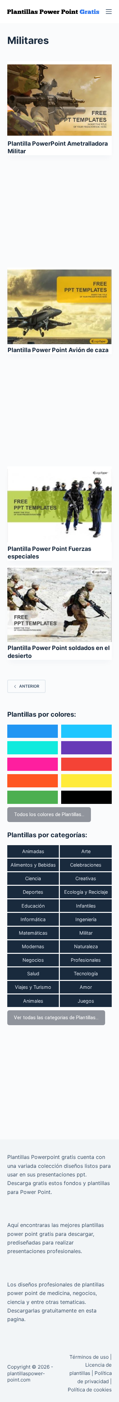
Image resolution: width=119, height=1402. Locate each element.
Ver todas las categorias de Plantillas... (56, 1018)
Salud (33, 973)
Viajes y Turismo (33, 987)
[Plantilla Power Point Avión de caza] (59, 307)
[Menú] (109, 12)
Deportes (33, 892)
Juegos (86, 1001)
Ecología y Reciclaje (86, 892)
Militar (86, 933)
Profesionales (86, 960)
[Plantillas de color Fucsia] (32, 764)
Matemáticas (33, 933)
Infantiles (86, 906)
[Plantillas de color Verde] (32, 797)
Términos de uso (89, 1357)
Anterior (29, 686)
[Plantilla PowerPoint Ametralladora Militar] (59, 100)
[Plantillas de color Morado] (86, 747)
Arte (86, 851)
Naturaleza (86, 946)
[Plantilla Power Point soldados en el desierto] (59, 605)
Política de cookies (90, 1389)
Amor (86, 987)
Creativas (85, 878)
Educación (33, 906)
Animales (33, 1001)
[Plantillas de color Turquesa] (32, 747)
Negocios (33, 960)
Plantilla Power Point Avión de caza (58, 349)
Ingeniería (86, 919)
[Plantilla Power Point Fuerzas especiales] (59, 505)
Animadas (33, 851)
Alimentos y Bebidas (33, 865)
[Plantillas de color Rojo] (86, 764)
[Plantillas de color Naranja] (32, 780)
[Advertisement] (60, 209)
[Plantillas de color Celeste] (86, 731)
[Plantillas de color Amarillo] (86, 780)
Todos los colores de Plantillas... (49, 814)
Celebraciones (85, 865)
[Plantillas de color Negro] (86, 797)
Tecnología (86, 973)
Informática (33, 919)
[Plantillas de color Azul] (32, 731)
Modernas (33, 946)
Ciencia (33, 878)
